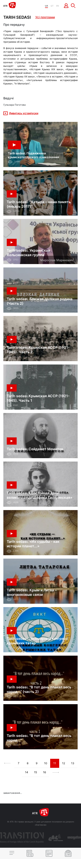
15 (35, 772)
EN (57, 6)
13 (72, 763)
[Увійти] (66, 5)
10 (45, 763)
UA (46, 6)
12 (63, 763)
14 (26, 772)
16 (44, 772)
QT (52, 6)
